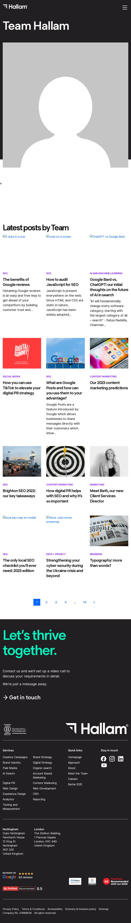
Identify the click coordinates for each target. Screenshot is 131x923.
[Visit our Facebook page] (103, 758)
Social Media (11, 376)
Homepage (75, 757)
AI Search (9, 773)
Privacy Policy (11, 909)
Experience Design (14, 793)
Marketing (97, 484)
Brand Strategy (42, 757)
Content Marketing (103, 376)
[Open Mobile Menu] (125, 7)
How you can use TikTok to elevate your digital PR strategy (22, 387)
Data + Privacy (56, 554)
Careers (73, 778)
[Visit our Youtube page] (104, 764)
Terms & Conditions (33, 909)
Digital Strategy (42, 762)
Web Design (10, 788)
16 (84, 602)
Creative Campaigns (15, 757)
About (72, 768)
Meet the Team (78, 773)
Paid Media (10, 768)
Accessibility (55, 909)
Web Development (44, 788)
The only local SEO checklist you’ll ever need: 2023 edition (20, 565)
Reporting (39, 799)
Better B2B (75, 784)
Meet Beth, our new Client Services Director (106, 495)
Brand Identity (12, 762)
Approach (74, 762)
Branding (96, 554)
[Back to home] (15, 7)
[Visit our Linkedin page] (120, 758)
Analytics (8, 799)
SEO (5, 273)
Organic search (42, 768)
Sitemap (103, 909)
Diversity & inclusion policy (80, 909)
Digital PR (9, 782)
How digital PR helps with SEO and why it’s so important (64, 495)
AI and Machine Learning (106, 273)
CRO (36, 793)
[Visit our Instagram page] (112, 758)
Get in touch (25, 697)
